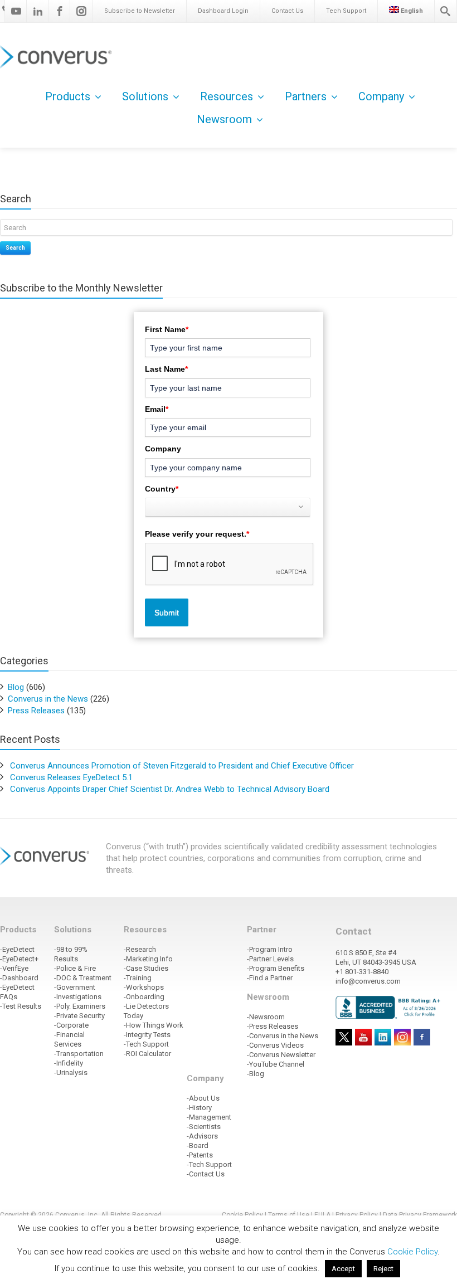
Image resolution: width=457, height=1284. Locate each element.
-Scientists (204, 1126)
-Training (138, 978)
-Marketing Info (148, 959)
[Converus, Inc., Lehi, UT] (390, 1007)
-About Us (203, 1098)
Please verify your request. (197, 533)
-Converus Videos (275, 1045)
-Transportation (79, 1053)
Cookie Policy (412, 1252)
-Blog (255, 1073)
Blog (16, 687)
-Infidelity (68, 1063)
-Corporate (71, 1025)
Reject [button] (383, 1268)
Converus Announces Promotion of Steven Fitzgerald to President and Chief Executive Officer (182, 766)
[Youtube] (16, 11)
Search (15, 248)
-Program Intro (270, 949)
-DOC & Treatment (82, 978)
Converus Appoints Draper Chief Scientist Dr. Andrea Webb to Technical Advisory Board (169, 789)
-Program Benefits (275, 968)
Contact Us (287, 10)
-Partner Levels (270, 959)
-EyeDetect (17, 949)
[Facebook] (59, 11)
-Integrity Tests (147, 1034)
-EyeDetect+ (19, 959)
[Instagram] (81, 11)
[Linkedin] (38, 11)
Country (161, 488)
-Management (209, 1117)
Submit (166, 612)
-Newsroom (266, 1017)
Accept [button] (343, 1268)
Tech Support (346, 10)
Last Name (166, 368)
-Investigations (77, 997)
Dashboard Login (223, 10)
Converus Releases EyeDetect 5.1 (71, 777)
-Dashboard (19, 978)
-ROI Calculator (147, 1053)
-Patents (200, 1155)
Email (156, 409)
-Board (197, 1145)
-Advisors (202, 1136)
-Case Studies (146, 968)
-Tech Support (146, 1044)
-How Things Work (153, 1025)
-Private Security (79, 1015)
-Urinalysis (70, 1072)
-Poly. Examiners (79, 1006)
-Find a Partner (270, 978)
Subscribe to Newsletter (139, 10)
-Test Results (20, 1006)
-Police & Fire (75, 968)
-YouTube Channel (275, 1064)
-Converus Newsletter (281, 1054)
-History (199, 1107)
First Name (166, 329)
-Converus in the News (282, 1036)
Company (163, 448)
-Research (140, 949)
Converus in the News (48, 699)
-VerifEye (14, 968)
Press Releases (36, 711)
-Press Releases (272, 1026)
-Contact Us (206, 1174)
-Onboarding (144, 997)
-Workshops (144, 987)
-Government (74, 987)
